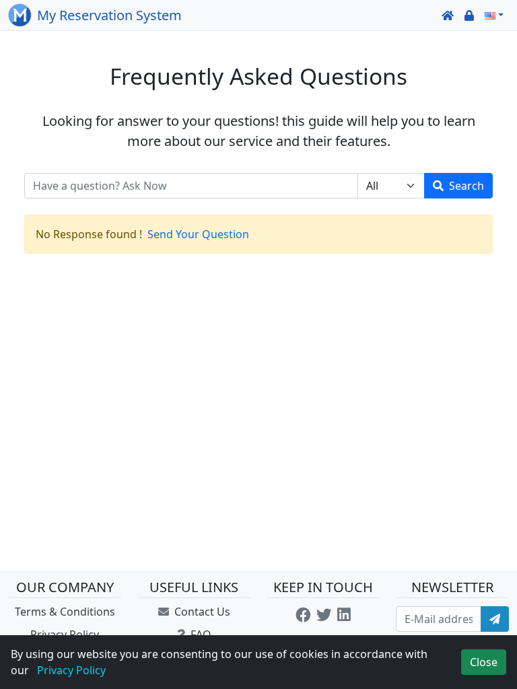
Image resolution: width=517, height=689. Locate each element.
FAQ (199, 634)
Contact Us (201, 611)
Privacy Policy (64, 634)
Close (483, 662)
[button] (494, 15)
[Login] (469, 15)
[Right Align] (495, 619)
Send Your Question (198, 234)
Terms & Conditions (65, 611)
